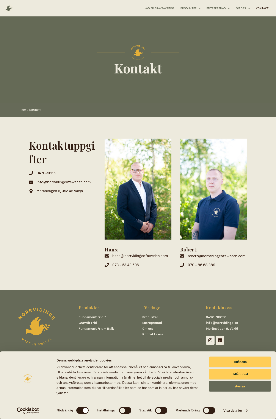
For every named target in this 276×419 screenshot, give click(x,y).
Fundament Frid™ (92, 317)
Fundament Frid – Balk (96, 329)
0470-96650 (216, 317)
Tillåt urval (240, 374)
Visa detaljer (232, 410)
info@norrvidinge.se (222, 323)
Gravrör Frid (88, 323)
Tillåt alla (240, 362)
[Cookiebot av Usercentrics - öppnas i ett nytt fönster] (28, 410)
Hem (22, 110)
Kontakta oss (152, 334)
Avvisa (240, 386)
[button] (199, 8)
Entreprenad (152, 323)
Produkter (150, 317)
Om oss (148, 329)
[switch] (125, 410)
